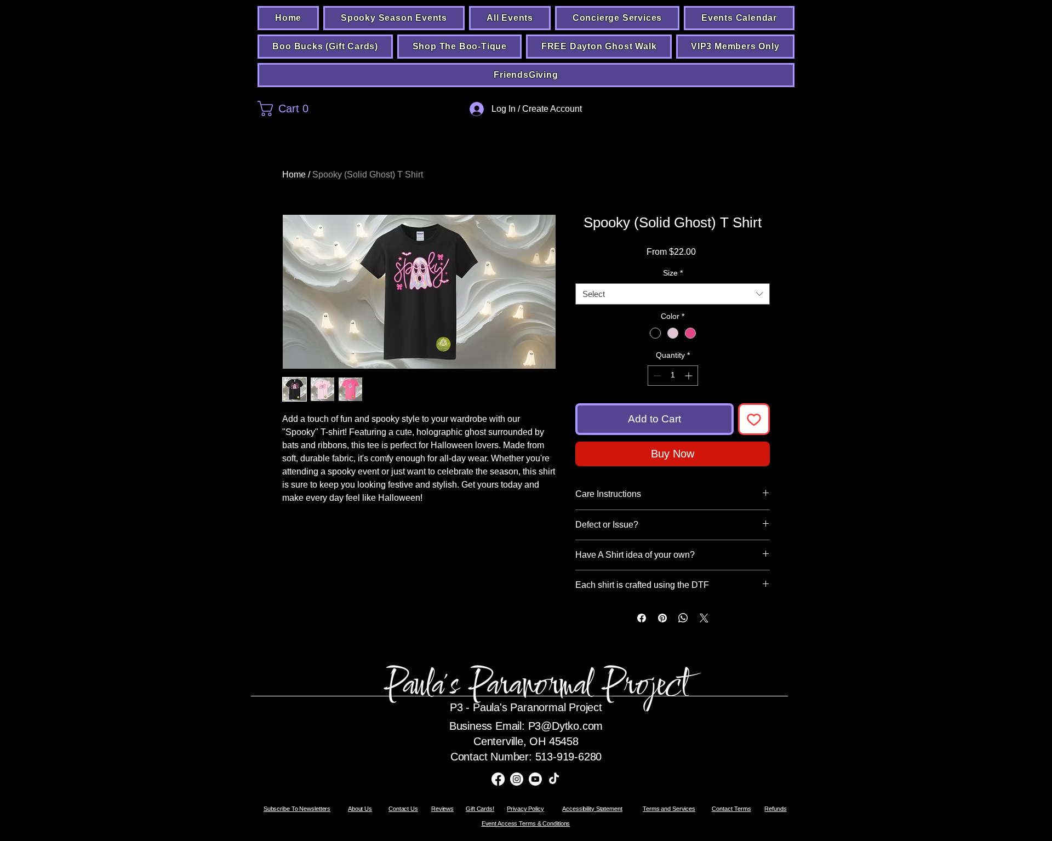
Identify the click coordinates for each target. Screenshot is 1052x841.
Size (673, 272)
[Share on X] (704, 618)
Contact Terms (731, 808)
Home (294, 174)
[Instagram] (516, 779)
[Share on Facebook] (641, 618)
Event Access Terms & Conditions (526, 823)
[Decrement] (656, 375)
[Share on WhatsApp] (683, 618)
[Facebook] (498, 779)
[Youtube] (535, 779)
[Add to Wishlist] (754, 419)
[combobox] (672, 294)
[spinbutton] (673, 375)
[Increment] (689, 375)
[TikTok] (554, 779)
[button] (324, 108)
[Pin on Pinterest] (662, 618)
